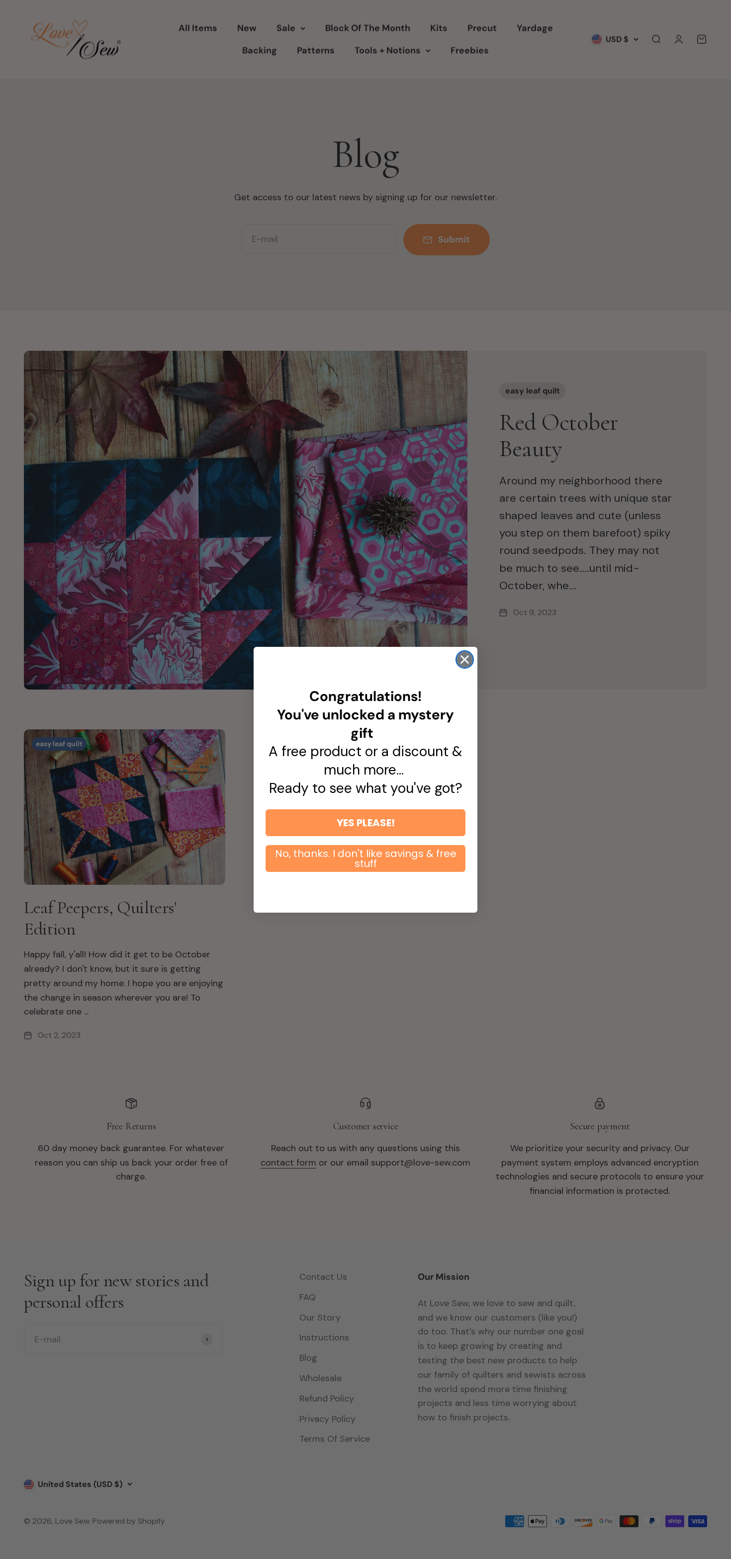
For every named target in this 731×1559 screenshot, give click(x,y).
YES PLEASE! (366, 823)
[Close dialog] (464, 659)
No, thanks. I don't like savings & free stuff (366, 858)
